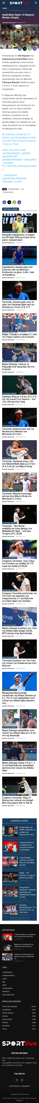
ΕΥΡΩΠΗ (5, 851)
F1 (3, 866)
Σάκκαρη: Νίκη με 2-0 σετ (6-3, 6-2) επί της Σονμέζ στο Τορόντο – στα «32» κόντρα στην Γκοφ (19, 399)
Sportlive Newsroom (9, 22)
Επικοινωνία (16, 1098)
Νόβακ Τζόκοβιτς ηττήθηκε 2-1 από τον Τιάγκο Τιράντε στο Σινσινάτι (19, 335)
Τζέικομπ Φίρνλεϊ (8, 192)
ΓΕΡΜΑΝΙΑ (6, 913)
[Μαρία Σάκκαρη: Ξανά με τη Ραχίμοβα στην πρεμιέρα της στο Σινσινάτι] (19, 352)
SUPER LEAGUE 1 (8, 836)
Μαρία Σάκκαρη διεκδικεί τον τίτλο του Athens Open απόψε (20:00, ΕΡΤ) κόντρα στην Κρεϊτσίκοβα (19, 631)
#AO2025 (8, 163)
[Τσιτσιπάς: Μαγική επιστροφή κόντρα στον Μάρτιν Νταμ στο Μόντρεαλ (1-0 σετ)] (19, 482)
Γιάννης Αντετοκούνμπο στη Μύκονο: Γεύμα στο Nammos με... (24, 956)
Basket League (8, 881)
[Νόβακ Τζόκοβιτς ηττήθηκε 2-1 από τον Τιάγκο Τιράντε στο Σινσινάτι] (19, 322)
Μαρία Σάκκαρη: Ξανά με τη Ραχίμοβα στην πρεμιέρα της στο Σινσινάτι (18, 367)
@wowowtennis (12, 159)
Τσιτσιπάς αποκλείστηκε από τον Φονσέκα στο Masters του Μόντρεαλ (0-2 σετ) (18, 431)
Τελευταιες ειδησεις (9, 232)
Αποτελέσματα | (15, 1086)
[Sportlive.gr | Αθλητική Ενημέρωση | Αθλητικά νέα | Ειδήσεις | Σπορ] (19, 1043)
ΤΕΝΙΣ (4, 8)
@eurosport (10, 156)
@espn (26, 153)
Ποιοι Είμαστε (7, 1098)
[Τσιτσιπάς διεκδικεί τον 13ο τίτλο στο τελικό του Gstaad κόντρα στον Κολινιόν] (19, 649)
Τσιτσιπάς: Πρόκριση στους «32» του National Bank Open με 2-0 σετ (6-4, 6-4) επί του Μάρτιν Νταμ (18, 464)
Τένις (22, 189)
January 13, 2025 (12, 181)
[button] (36, 3)
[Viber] (34, 49)
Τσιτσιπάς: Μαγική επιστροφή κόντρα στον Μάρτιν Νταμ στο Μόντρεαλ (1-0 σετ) (17, 496)
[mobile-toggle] (3, 3)
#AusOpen (30, 159)
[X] (25, 49)
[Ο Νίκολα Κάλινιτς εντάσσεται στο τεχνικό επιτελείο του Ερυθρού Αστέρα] (10, 846)
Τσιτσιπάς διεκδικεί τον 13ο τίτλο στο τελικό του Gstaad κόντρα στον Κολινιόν (19, 663)
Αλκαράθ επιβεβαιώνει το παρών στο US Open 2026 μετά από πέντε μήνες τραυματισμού (18, 237)
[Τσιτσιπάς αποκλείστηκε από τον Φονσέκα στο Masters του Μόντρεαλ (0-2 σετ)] (19, 417)
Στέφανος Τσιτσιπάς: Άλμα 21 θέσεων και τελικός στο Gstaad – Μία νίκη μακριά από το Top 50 (18, 800)
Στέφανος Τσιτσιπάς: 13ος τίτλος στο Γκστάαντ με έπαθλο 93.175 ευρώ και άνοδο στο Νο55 (18, 563)
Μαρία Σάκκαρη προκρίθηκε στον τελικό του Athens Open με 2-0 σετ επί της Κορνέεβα (19, 733)
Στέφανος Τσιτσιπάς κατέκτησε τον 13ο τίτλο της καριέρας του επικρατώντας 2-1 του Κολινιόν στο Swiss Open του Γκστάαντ (19, 597)
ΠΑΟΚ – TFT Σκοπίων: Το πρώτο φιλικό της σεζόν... (27, 875)
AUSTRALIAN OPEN (13, 189)
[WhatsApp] (30, 49)
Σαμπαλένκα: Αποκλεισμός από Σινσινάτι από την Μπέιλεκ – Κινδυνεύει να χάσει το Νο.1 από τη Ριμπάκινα (18, 271)
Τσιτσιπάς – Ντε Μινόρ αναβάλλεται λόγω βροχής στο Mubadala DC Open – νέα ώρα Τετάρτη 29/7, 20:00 (17, 530)
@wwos (15, 153)
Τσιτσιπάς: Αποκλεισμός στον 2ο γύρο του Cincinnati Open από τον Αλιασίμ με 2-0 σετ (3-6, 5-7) (18, 304)
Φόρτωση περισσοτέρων (18, 919)
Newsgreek (26, 1086)
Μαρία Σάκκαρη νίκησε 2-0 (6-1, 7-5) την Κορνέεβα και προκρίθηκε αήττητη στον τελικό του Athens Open (19, 766)
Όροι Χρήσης (25, 1098)
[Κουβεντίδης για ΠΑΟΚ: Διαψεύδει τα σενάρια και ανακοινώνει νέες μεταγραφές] (10, 831)
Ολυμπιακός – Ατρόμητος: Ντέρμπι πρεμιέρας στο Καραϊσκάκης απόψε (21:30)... (28, 892)
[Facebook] (20, 49)
